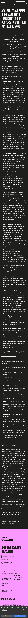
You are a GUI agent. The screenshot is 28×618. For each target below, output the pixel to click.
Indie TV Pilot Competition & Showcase (6, 578)
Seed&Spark (7, 213)
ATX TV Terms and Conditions (6, 591)
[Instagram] (6, 599)
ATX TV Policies (5, 588)
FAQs (2, 585)
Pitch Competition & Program (7, 573)
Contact (3, 593)
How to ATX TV (18, 577)
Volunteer (17, 575)
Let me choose (4, 612)
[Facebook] (2, 599)
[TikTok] (14, 599)
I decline (7, 615)
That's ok (20, 615)
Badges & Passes (21, 3)
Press (15, 573)
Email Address (4, 559)
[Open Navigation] (3, 3)
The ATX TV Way (18, 580)
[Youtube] (10, 599)
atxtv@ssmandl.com (7, 523)
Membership (5, 583)
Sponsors (17, 571)
